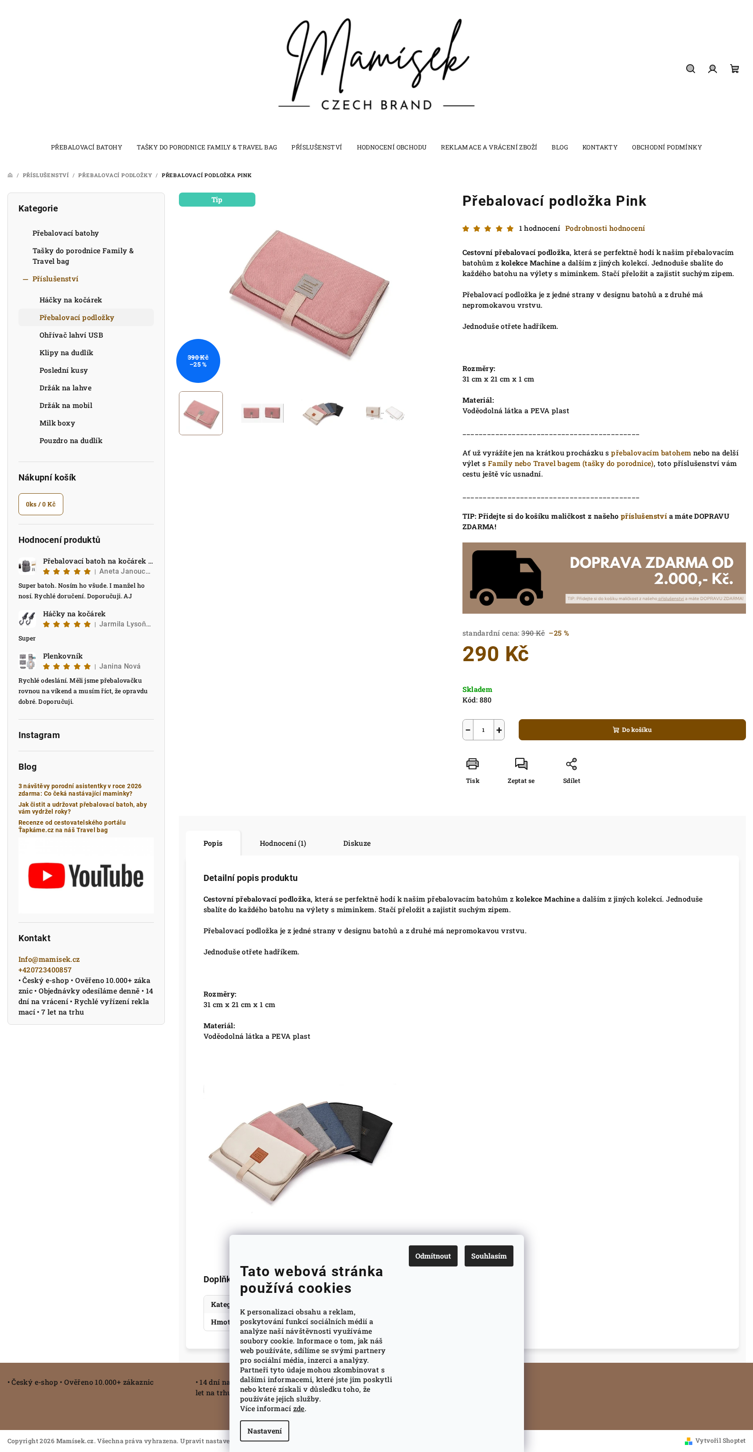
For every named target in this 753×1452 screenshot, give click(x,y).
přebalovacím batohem (652, 452)
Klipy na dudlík (67, 352)
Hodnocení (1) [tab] (283, 843)
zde (299, 1408)
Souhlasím (489, 1255)
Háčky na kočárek (71, 299)
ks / (41, 504)
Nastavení (264, 1430)
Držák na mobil (66, 405)
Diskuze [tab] (357, 843)
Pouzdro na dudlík (71, 440)
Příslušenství (56, 278)
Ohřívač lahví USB (71, 334)
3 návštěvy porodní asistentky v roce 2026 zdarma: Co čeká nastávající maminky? (80, 789)
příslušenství (644, 515)
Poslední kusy (64, 370)
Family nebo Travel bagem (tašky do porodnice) (571, 463)
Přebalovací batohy (66, 232)
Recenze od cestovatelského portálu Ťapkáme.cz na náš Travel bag (72, 826)
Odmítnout (433, 1255)
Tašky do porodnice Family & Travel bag (83, 256)
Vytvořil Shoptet (720, 1440)
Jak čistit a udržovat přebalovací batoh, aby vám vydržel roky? (82, 808)
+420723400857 (45, 969)
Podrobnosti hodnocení (605, 228)
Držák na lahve (66, 387)
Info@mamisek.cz (49, 959)
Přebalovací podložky (77, 317)
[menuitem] (86, 147)
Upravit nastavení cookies (220, 1441)
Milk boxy (58, 422)
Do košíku (637, 729)
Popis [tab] (213, 843)
